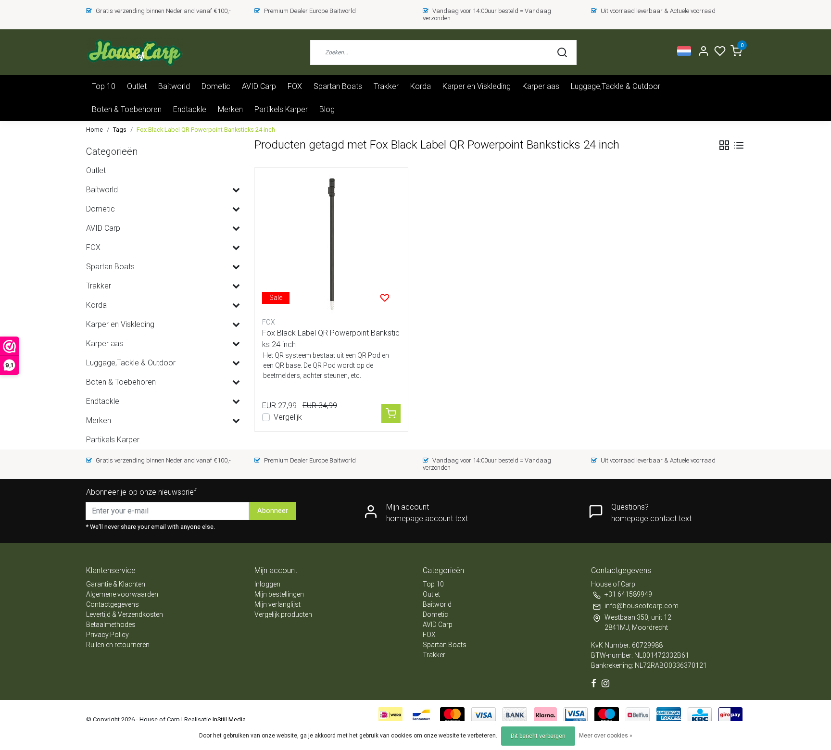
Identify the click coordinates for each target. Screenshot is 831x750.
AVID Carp (259, 86)
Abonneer (272, 511)
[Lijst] (738, 145)
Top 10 (103, 86)
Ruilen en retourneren (118, 645)
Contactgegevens (112, 604)
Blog (327, 109)
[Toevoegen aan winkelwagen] (391, 413)
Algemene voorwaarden (122, 594)
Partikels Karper (281, 109)
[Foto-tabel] (724, 145)
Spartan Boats (338, 86)
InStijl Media (228, 719)
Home (94, 129)
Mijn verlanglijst (277, 604)
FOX (295, 86)
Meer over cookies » (605, 735)
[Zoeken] (562, 52)
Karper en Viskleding (476, 86)
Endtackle (189, 109)
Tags (119, 129)
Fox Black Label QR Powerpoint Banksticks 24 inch (206, 129)
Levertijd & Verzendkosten (124, 614)
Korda (420, 86)
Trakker (386, 86)
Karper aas (540, 86)
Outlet (137, 86)
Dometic (215, 86)
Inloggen (267, 584)
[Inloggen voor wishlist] (384, 297)
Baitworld (174, 86)
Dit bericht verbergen (538, 736)
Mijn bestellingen (279, 594)
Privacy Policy (107, 634)
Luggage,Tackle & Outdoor (615, 86)
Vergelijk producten (283, 614)
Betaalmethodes (111, 624)
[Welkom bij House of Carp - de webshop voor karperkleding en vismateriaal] (134, 52)
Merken (230, 109)
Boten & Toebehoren (127, 109)
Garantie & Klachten (115, 584)
